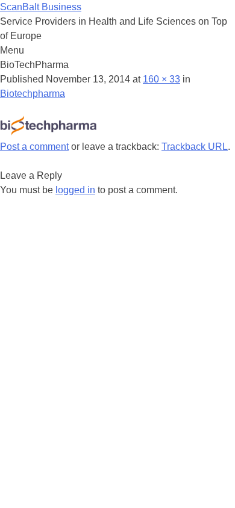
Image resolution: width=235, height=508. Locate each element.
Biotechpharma (32, 93)
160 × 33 (161, 79)
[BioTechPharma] (48, 132)
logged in (75, 190)
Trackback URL (194, 146)
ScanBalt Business (40, 7)
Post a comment (34, 146)
